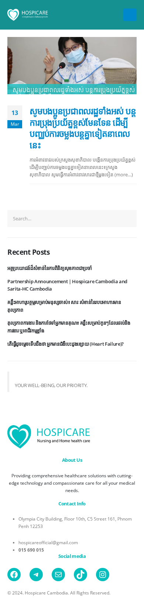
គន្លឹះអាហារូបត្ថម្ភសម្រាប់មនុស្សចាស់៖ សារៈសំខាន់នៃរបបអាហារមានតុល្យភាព (64, 306)
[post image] (72, 66)
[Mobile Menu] (130, 15)
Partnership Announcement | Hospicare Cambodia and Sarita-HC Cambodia (67, 285)
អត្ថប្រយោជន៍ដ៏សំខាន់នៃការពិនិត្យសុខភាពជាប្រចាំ (49, 268)
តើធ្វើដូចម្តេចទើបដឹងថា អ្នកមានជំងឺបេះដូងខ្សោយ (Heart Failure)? (65, 344)
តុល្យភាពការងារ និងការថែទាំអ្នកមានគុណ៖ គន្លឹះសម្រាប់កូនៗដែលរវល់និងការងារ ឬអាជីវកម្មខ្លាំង (68, 326)
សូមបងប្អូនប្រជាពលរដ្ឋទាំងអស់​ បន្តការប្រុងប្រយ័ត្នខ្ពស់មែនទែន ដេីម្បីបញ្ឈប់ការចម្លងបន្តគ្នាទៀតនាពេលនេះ (83, 127)
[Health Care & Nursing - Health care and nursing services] (27, 15)
